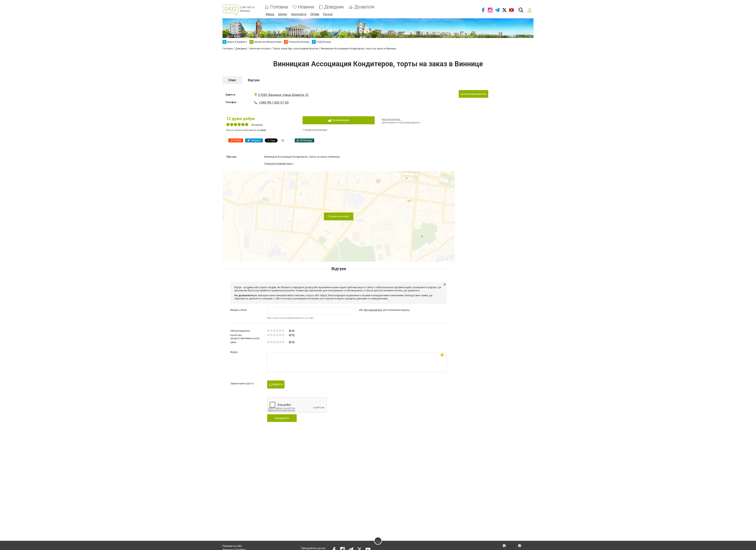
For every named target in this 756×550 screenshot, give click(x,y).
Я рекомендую (340, 120)
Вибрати (277, 384)
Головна (279, 7)
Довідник (334, 7)
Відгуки (253, 80)
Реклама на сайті (232, 546)
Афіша (270, 14)
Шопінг (282, 14)
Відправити (282, 418)
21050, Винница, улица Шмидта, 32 (283, 95)
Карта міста (298, 14)
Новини (306, 7)
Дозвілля (364, 7)
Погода (328, 14)
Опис (232, 80)
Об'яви (314, 14)
